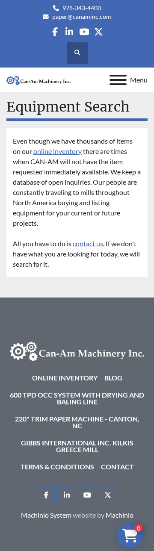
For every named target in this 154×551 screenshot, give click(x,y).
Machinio (119, 515)
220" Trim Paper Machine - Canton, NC (77, 422)
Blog (113, 378)
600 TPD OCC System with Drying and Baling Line (77, 398)
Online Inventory (65, 378)
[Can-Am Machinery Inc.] (77, 350)
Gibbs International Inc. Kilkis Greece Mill (77, 446)
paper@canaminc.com (81, 16)
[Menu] (118, 80)
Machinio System (46, 515)
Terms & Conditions (57, 467)
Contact (117, 467)
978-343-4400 (81, 8)
